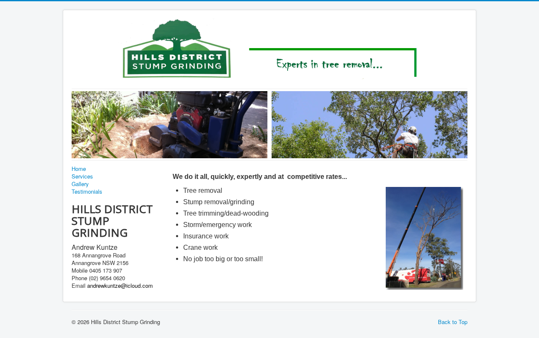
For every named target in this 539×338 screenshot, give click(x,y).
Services (82, 176)
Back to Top (452, 322)
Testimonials (87, 191)
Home (79, 169)
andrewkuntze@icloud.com (120, 285)
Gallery (80, 184)
